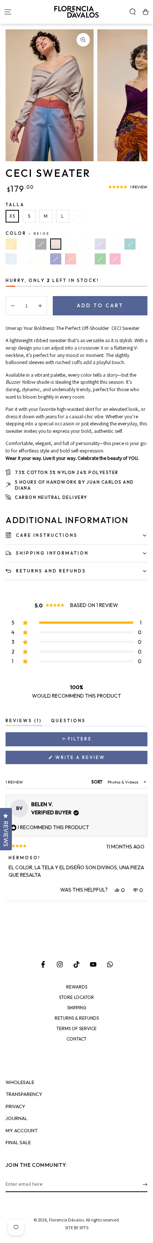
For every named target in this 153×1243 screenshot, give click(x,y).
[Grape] (85, 258)
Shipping (76, 1008)
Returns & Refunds (77, 1018)
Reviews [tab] (24, 722)
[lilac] (100, 244)
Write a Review (93, 759)
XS (12, 216)
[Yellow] (11, 244)
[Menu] (7, 12)
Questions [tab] (68, 722)
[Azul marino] (85, 244)
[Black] (40, 244)
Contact (76, 1039)
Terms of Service (76, 1028)
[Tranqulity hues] (70, 244)
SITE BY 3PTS (76, 1227)
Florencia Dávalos (66, 1220)
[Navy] (55, 258)
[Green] (100, 258)
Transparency (24, 1094)
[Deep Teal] (130, 244)
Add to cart (100, 305)
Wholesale (20, 1082)
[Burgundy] (26, 258)
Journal (16, 1118)
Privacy (15, 1106)
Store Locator (76, 997)
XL (79, 216)
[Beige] (55, 244)
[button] (132, 12)
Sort (97, 782)
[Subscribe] (145, 1185)
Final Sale (18, 1142)
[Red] (70, 258)
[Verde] (26, 244)
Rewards (76, 987)
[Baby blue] (11, 258)
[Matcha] (115, 244)
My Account (22, 1130)
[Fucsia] (115, 258)
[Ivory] (40, 258)
